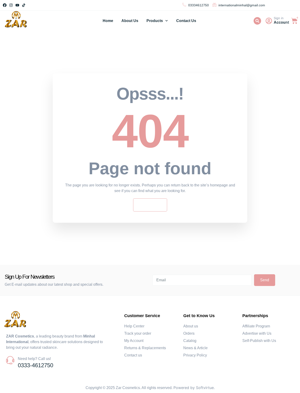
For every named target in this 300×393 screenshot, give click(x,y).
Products (154, 21)
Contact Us (186, 21)
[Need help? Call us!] (10, 360)
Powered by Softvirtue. (194, 387)
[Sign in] (269, 21)
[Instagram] (11, 5)
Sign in (279, 18)
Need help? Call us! (34, 359)
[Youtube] (17, 5)
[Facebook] (4, 5)
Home (108, 21)
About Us (129, 21)
